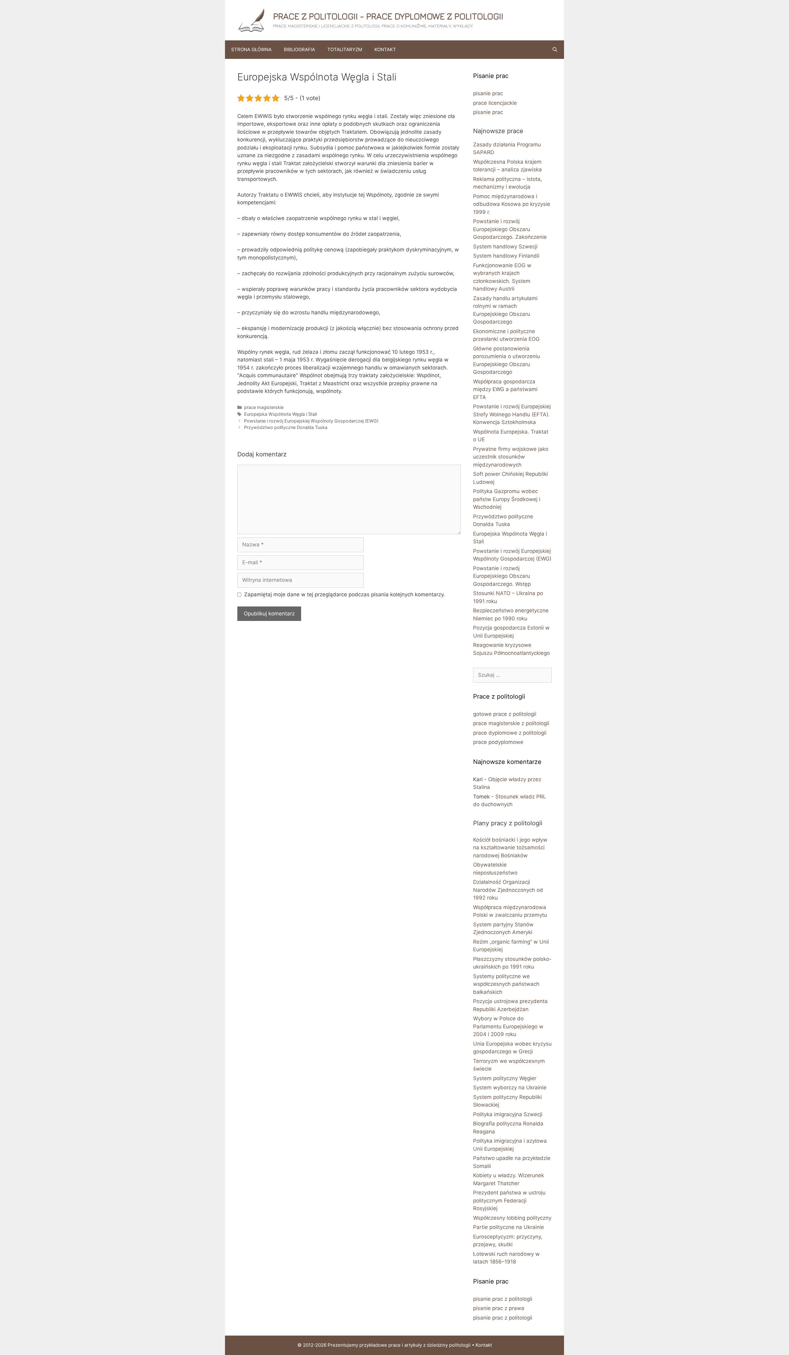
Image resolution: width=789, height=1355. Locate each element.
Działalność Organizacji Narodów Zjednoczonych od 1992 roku (508, 890)
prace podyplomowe (498, 742)
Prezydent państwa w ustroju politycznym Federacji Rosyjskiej (509, 1200)
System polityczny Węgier (504, 1078)
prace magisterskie (264, 407)
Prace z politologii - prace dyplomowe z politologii (388, 16)
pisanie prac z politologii (502, 1299)
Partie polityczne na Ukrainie (508, 1227)
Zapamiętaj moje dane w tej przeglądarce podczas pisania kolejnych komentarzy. (344, 594)
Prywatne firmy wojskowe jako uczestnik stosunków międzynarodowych (510, 457)
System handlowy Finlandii (506, 256)
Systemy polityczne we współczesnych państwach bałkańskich (506, 984)
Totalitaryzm (344, 49)
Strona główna (251, 49)
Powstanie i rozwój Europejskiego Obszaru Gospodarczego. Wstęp (502, 576)
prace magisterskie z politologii (511, 723)
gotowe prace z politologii (504, 714)
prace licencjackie (495, 103)
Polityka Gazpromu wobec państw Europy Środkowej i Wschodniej (506, 499)
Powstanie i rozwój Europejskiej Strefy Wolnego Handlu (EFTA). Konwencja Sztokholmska (512, 414)
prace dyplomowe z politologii (509, 733)
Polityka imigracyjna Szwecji (507, 1114)
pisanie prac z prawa (498, 1308)
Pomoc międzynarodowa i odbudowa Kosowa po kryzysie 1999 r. (511, 204)
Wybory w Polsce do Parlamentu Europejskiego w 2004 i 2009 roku (508, 1026)
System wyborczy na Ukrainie (509, 1087)
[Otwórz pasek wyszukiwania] (555, 49)
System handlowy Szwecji (505, 246)
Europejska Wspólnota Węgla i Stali (280, 414)
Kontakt (385, 49)
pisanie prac (488, 93)
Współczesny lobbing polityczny (512, 1218)
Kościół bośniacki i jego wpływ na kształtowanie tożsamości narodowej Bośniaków (510, 848)
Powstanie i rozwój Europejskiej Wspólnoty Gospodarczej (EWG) (311, 420)
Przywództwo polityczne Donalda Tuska (285, 427)
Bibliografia (299, 49)
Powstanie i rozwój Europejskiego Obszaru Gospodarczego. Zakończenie (510, 229)
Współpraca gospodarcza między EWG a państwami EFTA (505, 389)
